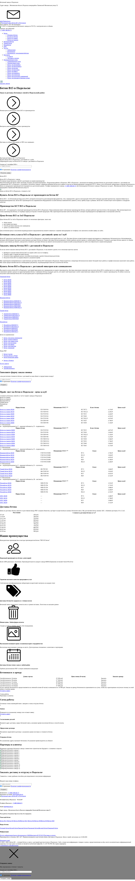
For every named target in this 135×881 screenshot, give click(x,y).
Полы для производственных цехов (18, 78)
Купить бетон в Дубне (11, 355)
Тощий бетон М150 (6, 471)
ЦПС (5, 46)
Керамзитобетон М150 (7, 455)
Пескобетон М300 (5, 492)
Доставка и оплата (13, 58)
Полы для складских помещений (17, 76)
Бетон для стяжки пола (11, 341)
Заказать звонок (5, 83)
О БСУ (42, 835)
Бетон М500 (7, 293)
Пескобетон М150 (5, 485)
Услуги (6, 48)
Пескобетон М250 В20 (11, 330)
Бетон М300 (7, 286)
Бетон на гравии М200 (7, 414)
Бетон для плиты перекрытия (13, 338)
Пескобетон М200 (5, 487)
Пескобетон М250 (5, 489)
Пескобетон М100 (5, 483)
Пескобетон (7, 45)
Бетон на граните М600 (7, 445)
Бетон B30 (38, 821)
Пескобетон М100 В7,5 (11, 325)
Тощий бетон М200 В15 (11, 317)
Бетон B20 (17, 821)
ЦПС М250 (3, 502)
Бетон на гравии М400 (7, 423)
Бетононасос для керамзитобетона (18, 53)
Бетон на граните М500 (7, 443)
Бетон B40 (51, 821)
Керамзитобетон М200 (7, 457)
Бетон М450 (7, 291)
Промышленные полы (11, 60)
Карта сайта (8, 845)
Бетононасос (11, 51)
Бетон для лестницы (10, 343)
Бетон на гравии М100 (7, 409)
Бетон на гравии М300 (7, 418)
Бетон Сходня (8, 354)
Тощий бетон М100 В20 (11, 319)
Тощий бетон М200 (6, 473)
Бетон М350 (7, 288)
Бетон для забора (9, 344)
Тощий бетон (8, 43)
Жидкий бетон (43, 828)
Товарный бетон (5, 276)
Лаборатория (11, 50)
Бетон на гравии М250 (7, 416)
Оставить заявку (5, 691)
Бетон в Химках (9, 360)
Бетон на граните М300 (7, 434)
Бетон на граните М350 (7, 437)
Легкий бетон (13, 828)
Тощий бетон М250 (6, 476)
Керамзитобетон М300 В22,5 (13, 307)
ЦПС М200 (3, 500)
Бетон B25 (31, 821)
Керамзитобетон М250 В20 (12, 306)
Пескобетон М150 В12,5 (11, 326)
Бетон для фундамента (11, 339)
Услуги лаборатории (6, 835)
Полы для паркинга (13, 73)
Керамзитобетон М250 (7, 459)
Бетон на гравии (12, 38)
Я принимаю (16, 169)
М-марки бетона (12, 35)
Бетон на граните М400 (7, 439)
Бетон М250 (7, 284)
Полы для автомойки (14, 65)
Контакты (7, 55)
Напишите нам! (5, 840)
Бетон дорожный (9, 348)
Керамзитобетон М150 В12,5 (13, 302)
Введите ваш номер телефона (9, 781)
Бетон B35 (44, 821)
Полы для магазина (13, 70)
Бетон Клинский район (11, 357)
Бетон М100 (7, 280)
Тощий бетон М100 (6, 469)
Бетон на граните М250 (7, 432)
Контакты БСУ (35, 835)
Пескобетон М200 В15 (11, 328)
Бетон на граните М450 (7, 441)
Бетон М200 (7, 283)
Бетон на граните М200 (7, 430)
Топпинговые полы (13, 63)
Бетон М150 (7, 281)
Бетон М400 (7, 289)
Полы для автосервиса (14, 66)
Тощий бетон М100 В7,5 (11, 314)
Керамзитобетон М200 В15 (12, 304)
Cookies (2, 845)
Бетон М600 (7, 294)
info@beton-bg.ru (5, 21)
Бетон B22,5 (24, 821)
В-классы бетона (12, 36)
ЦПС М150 (3, 498)
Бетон (5, 33)
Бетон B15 (11, 821)
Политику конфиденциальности (21, 169)
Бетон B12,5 (4, 821)
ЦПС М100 (3, 496)
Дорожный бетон (33, 828)
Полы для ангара (12, 68)
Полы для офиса (12, 71)
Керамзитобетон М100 (7, 453)
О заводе (10, 56)
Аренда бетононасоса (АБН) (22, 835)
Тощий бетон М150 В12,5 (12, 315)
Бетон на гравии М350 (7, 420)
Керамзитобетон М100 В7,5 (12, 301)
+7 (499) (5, 30)
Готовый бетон (4, 828)
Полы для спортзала (13, 75)
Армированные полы (14, 61)
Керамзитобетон (9, 41)
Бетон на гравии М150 (7, 411)
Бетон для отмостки (10, 346)
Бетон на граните (12, 40)
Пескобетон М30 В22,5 (11, 331)
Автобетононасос (9, 368)
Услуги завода (4, 363)
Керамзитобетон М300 (7, 462)
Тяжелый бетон (23, 828)
